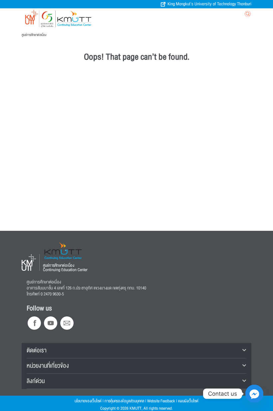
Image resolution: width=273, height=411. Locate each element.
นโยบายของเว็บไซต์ (88, 401)
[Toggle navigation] (214, 14)
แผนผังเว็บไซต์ (188, 401)
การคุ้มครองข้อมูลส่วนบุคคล (124, 401)
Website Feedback (161, 401)
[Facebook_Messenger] (254, 394)
